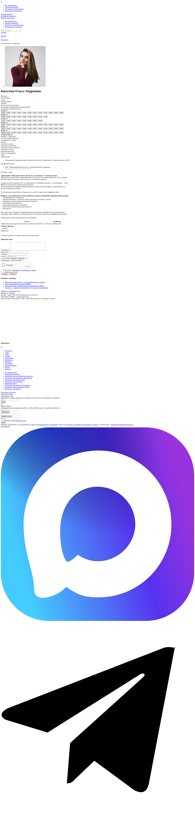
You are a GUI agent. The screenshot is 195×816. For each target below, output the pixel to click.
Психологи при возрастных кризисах (18, 385)
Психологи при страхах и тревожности (18, 378)
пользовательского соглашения (46, 424)
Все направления (11, 21)
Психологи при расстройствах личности (19, 376)
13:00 (24, 113)
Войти (3, 422)
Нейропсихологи (11, 383)
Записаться (4, 230)
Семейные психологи (12, 374)
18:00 (50, 113)
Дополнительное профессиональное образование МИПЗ (24, 286)
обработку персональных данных (24, 270)
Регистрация (5, 426)
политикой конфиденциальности (122, 424)
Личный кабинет (7, 14)
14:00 (29, 113)
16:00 (40, 113)
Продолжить (5, 412)
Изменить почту (6, 416)
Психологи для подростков (14, 25)
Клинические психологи (13, 27)
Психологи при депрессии (14, 381)
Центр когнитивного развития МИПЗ (18, 284)
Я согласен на (19, 270)
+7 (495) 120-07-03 (21, 297)
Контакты (8, 362)
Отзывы (7, 356)
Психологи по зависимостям (15, 380)
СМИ (7, 354)
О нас (7, 352)
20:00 (61, 113)
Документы (9, 363)
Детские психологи (11, 23)
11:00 (13, 113)
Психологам (9, 358)
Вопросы (8, 369)
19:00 (56, 113)
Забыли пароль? (20, 421)
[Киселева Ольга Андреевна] (25, 86)
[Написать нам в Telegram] (97, 814)
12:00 (19, 113)
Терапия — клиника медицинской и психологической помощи (26, 288)
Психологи (8, 351)
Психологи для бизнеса (13, 389)
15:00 (34, 113)
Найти (3, 402)
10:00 (8, 113)
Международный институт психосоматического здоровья (25, 282)
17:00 (45, 113)
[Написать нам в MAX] (97, 620)
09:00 (3, 113)
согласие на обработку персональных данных (82, 424)
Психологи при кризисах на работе (17, 387)
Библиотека (9, 360)
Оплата (7, 367)
